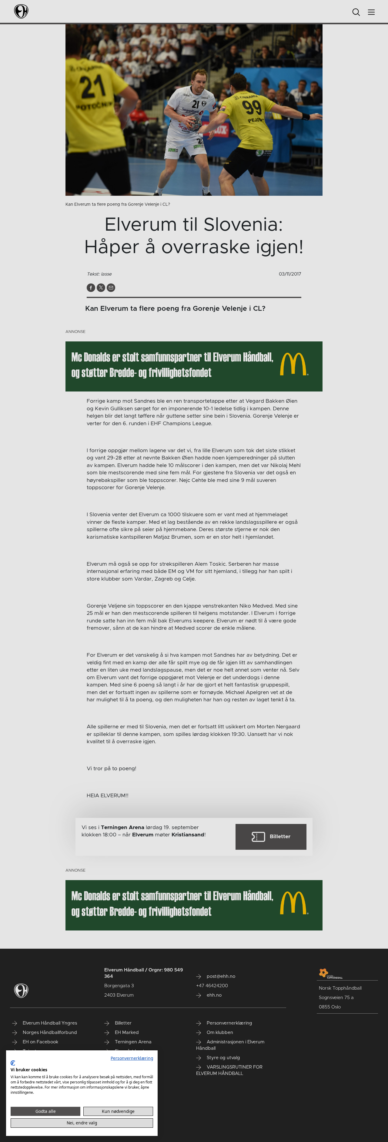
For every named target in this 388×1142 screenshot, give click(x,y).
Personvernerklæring (132, 1058)
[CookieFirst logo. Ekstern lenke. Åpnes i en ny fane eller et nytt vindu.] (13, 1063)
